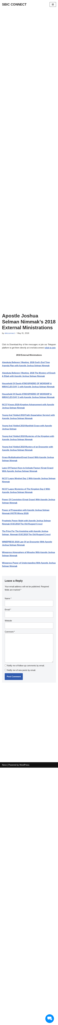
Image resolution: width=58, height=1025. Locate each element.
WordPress (24, 765)
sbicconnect (10, 333)
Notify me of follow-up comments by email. (26, 665)
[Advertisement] (29, 39)
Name (8, 598)
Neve (4, 765)
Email (8, 609)
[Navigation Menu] (53, 4)
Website (8, 620)
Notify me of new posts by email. (21, 670)
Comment (10, 632)
